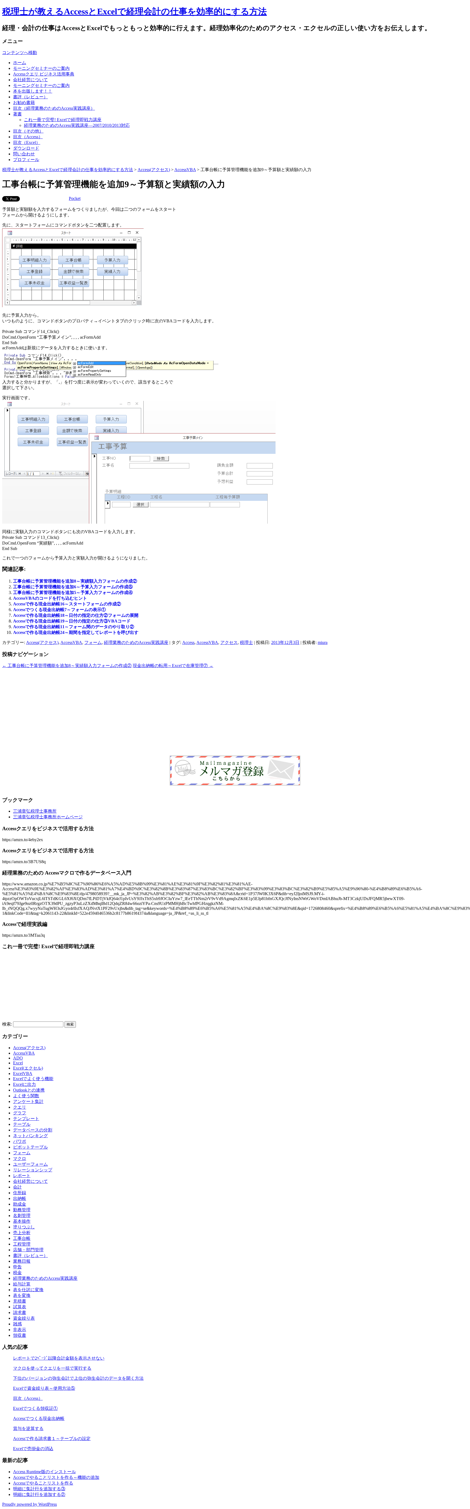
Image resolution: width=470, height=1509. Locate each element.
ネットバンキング (30, 1135)
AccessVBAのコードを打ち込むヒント (50, 598)
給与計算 (21, 1284)
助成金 (19, 1204)
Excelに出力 (24, 1084)
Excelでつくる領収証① (35, 1408)
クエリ (19, 1107)
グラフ (19, 1113)
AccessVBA (185, 169)
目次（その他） (28, 131)
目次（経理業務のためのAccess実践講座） (54, 108)
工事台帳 (21, 1238)
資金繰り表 (24, 1318)
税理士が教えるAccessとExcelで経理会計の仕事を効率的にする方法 (134, 11)
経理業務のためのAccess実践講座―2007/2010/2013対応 (77, 125)
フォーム (93, 642)
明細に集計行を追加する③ (39, 1488)
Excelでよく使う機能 (33, 1078)
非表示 (19, 1329)
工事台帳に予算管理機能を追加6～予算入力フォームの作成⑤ (73, 586)
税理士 (246, 642)
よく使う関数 (26, 1095)
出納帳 (19, 1198)
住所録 (19, 1192)
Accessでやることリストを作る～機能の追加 (56, 1477)
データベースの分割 (32, 1130)
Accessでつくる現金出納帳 (38, 1418)
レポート (21, 1175)
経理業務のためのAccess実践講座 (136, 642)
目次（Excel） (26, 142)
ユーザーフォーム (30, 1164)
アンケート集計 (28, 1101)
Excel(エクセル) (28, 1068)
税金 (17, 1272)
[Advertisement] (235, 712)
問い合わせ (24, 154)
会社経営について (30, 79)
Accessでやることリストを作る (43, 1483)
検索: (7, 1024)
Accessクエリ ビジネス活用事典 (43, 74)
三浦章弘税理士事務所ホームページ (48, 817)
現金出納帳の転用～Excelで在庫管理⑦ (173, 665)
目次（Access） (28, 136)
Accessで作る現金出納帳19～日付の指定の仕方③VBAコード (72, 621)
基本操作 (21, 1221)
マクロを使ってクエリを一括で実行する (52, 1368)
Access (188, 642)
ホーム (19, 62)
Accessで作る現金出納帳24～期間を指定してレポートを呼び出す (75, 632)
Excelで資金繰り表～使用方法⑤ (44, 1388)
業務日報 (21, 1261)
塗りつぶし (24, 1227)
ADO (18, 1058)
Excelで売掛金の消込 (33, 1448)
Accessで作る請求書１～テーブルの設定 (52, 1438)
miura (322, 642)
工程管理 (21, 1244)
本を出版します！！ (32, 91)
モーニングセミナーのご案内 (41, 68)
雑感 (17, 1324)
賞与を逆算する (28, 1428)
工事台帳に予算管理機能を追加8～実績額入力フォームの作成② (75, 581)
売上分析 (21, 1232)
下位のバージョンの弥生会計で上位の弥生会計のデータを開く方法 (78, 1378)
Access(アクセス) (154, 169)
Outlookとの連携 (29, 1090)
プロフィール (26, 159)
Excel (18, 1063)
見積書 (19, 1301)
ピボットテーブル (30, 1147)
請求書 (19, 1312)
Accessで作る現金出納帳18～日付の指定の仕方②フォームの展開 (75, 615)
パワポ (19, 1141)
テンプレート (26, 1118)
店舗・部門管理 (28, 1249)
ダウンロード (26, 148)
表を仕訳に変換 (28, 1289)
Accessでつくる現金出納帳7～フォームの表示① (59, 609)
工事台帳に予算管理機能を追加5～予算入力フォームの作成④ (73, 592)
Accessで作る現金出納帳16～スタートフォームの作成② (67, 604)
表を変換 (21, 1295)
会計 (17, 1187)
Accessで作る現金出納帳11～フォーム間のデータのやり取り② (73, 626)
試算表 (19, 1306)
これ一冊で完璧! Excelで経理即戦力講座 (62, 119)
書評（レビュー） (30, 97)
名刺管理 (21, 1215)
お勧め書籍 (24, 102)
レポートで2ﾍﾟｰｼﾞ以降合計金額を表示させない (58, 1358)
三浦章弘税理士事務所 (35, 811)
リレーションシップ (32, 1170)
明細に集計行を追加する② (39, 1494)
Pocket (75, 198)
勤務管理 (21, 1210)
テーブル (21, 1124)
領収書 (19, 1335)
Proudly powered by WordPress (29, 1504)
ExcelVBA (22, 1073)
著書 (17, 114)
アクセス (229, 642)
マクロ (19, 1158)
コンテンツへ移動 (19, 52)
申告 (17, 1267)
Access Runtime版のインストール (44, 1471)
